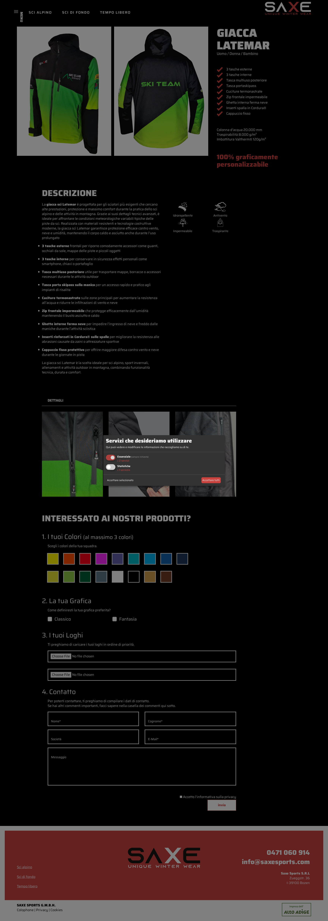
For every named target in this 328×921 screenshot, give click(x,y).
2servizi (123, 461)
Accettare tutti (211, 480)
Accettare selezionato (120, 480)
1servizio (123, 470)
